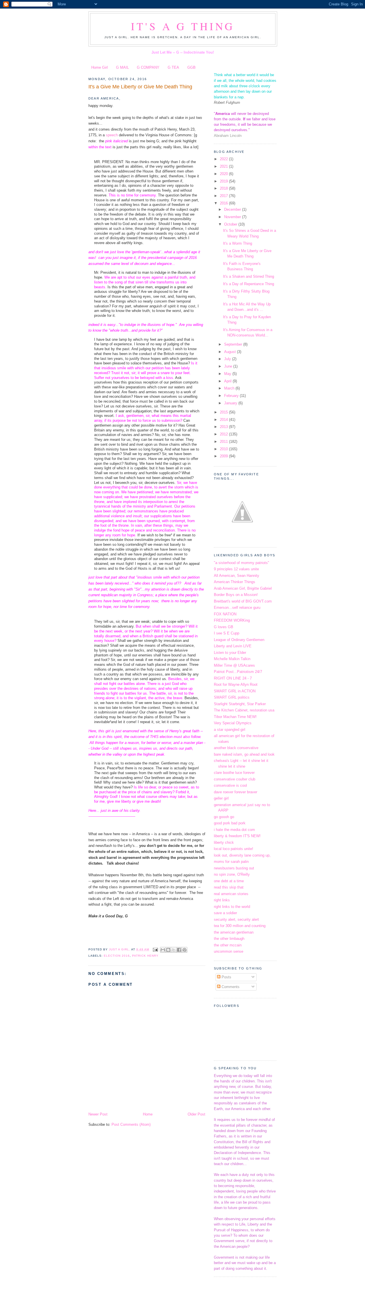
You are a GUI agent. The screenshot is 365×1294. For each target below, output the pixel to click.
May (228, 374)
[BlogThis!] (168, 950)
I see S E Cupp (226, 633)
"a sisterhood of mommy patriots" (241, 563)
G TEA (173, 67)
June (228, 366)
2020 (224, 174)
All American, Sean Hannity (236, 575)
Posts (225, 977)
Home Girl (99, 67)
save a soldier (225, 913)
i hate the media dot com (234, 829)
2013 (224, 427)
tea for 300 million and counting (239, 926)
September (233, 344)
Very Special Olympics (233, 723)
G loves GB (223, 627)
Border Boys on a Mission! (236, 595)
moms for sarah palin (231, 861)
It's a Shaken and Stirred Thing (248, 276)
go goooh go (224, 817)
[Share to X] (174, 950)
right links (222, 900)
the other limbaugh (229, 938)
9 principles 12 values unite (236, 569)
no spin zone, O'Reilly (232, 874)
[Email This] (163, 950)
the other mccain (228, 945)
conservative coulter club (234, 779)
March (230, 388)
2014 (224, 419)
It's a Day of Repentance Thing (248, 284)
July (228, 359)
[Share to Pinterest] (184, 950)
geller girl (221, 798)
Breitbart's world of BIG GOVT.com (243, 601)
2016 (224, 203)
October (231, 224)
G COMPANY (148, 67)
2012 (224, 434)
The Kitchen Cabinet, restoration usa (244, 710)
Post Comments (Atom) (131, 1124)
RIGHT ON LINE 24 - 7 (233, 678)
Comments (230, 987)
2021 (224, 166)
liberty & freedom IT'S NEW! (237, 836)
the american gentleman (234, 932)
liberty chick (224, 842)
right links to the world (232, 906)
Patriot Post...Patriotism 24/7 (238, 672)
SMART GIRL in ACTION (235, 691)
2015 (224, 412)
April (228, 381)
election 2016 (117, 955)
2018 (224, 188)
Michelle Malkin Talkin (232, 659)
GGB (191, 67)
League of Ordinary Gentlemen (239, 640)
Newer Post (98, 1114)
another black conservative (236, 748)
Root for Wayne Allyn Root (235, 684)
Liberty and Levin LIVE (233, 646)
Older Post (196, 1114)
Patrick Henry (145, 955)
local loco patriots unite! (233, 849)
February (232, 396)
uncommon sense (228, 951)
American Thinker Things (234, 582)
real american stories (231, 894)
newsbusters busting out (234, 868)
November (233, 217)
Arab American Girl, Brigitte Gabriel (243, 588)
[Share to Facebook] (179, 950)
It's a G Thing (183, 26)
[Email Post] (155, 949)
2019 (224, 181)
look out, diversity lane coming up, (242, 855)
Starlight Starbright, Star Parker (240, 704)
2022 (224, 159)
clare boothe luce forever (234, 772)
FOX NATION (225, 614)
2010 (224, 449)
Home (148, 1114)
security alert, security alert (236, 919)
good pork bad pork (230, 823)
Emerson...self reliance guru (237, 607)
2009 (224, 456)
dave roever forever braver (235, 792)
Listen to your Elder (230, 652)
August (230, 352)
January (231, 403)
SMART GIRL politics (232, 697)
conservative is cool (230, 785)
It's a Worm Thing (237, 243)
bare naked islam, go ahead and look (244, 754)
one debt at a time (229, 881)
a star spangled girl (229, 729)
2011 (224, 441)
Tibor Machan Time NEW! (235, 717)
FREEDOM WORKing (232, 620)
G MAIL (122, 67)
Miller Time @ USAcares (234, 665)
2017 (224, 196)
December (233, 209)
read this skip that (229, 887)
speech (112, 135)
